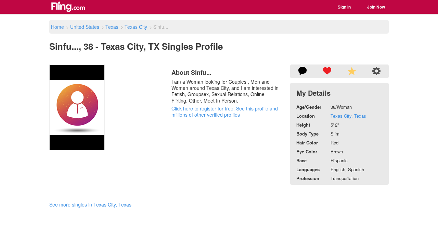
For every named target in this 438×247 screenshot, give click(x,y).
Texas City (136, 26)
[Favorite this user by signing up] (327, 71)
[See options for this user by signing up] (376, 71)
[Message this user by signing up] (302, 71)
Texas (111, 26)
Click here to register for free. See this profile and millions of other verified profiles (224, 111)
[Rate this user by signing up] (351, 71)
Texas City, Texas (348, 116)
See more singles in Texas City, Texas (90, 204)
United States (84, 26)
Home (57, 26)
